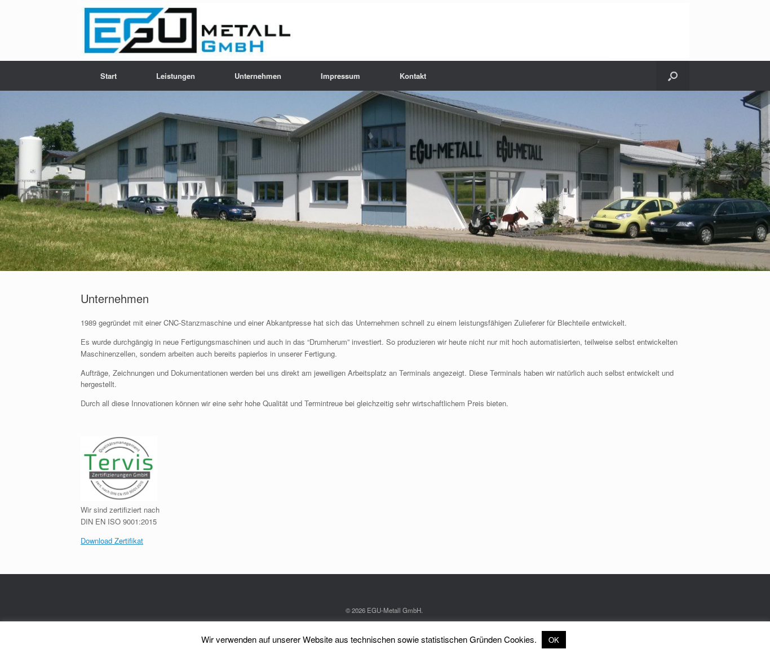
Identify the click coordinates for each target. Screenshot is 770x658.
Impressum (340, 75)
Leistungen (175, 75)
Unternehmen (257, 75)
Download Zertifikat (112, 540)
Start (108, 75)
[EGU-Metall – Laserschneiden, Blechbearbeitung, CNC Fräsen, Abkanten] (385, 30)
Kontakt (413, 75)
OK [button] (553, 639)
